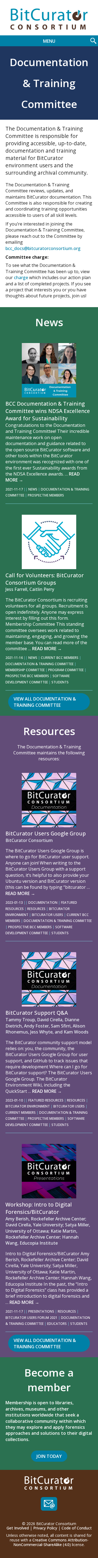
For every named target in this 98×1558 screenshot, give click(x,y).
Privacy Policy (45, 1528)
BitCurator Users (47, 914)
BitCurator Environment (27, 1106)
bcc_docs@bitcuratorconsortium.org (43, 248)
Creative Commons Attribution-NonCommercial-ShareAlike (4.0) (50, 1542)
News (32, 489)
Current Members (20, 1112)
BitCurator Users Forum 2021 (31, 1317)
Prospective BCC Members (27, 676)
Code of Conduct (77, 1528)
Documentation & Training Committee (39, 664)
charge (21, 277)
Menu (49, 41)
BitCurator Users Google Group (45, 833)
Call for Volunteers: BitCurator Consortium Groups (44, 579)
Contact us (49, 1504)
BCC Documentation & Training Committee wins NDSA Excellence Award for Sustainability (47, 411)
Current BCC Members (59, 657)
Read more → (47, 649)
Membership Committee (25, 670)
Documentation (42, 902)
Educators (57, 1323)
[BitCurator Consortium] (49, 19)
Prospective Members (46, 495)
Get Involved (18, 1528)
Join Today (49, 1456)
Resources (36, 908)
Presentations (41, 1311)
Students (60, 682)
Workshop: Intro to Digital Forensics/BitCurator (38, 1208)
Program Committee (66, 670)
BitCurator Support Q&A (36, 1012)
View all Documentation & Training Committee (45, 702)
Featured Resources (45, 1100)
